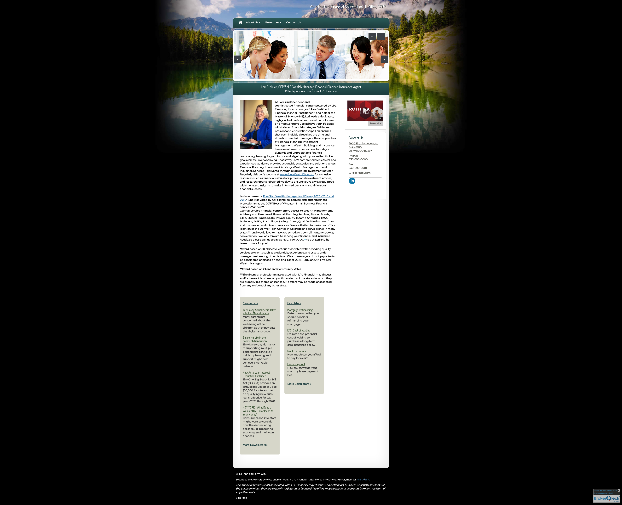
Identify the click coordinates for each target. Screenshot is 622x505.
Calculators (294, 303)
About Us (252, 22)
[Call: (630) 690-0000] (304, 239)
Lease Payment (296, 364)
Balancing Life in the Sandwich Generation (255, 339)
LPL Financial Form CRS (251, 473)
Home (240, 22)
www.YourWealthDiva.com (297, 174)
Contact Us (293, 22)
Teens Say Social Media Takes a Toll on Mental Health (259, 311)
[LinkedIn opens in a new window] (352, 180)
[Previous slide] (237, 59)
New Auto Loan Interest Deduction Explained (256, 374)
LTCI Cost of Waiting (298, 330)
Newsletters (250, 303)
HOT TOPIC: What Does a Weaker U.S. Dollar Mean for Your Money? (258, 411)
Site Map (241, 497)
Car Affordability (296, 351)
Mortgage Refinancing (300, 310)
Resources (272, 22)
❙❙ (381, 36)
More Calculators (299, 383)
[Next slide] (384, 59)
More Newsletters (255, 444)
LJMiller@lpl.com (360, 172)
